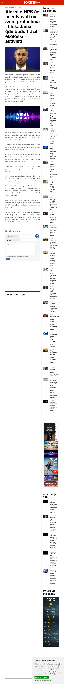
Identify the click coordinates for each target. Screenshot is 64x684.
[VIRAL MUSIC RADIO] (51, 453)
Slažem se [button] (38, 677)
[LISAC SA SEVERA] (26, 117)
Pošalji (8, 258)
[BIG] (51, 466)
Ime (10, 236)
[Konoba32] (51, 483)
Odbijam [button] (45, 677)
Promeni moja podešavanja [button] (43, 680)
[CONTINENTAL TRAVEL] (51, 445)
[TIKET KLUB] (51, 478)
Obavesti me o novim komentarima (18, 256)
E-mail (13, 240)
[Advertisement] (22, 276)
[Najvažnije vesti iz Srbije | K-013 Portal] (32, 2)
